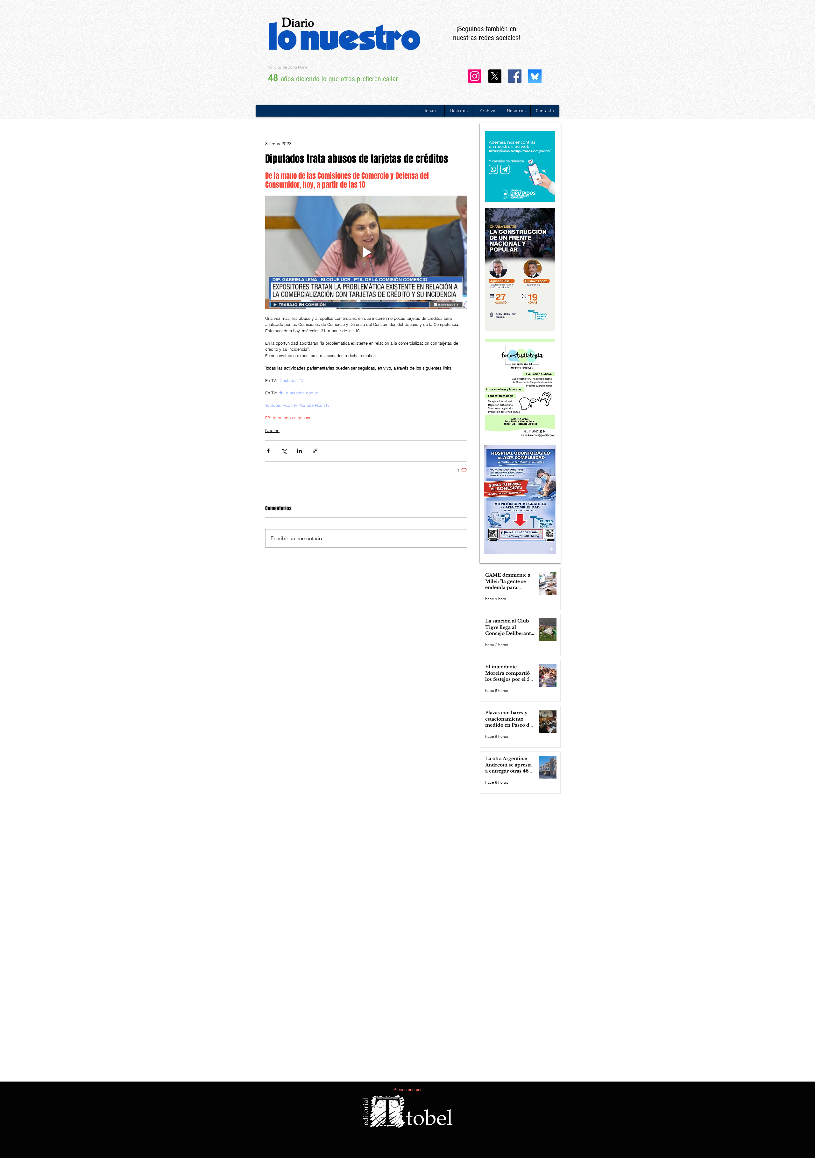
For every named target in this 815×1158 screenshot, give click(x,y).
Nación (272, 430)
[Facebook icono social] (514, 76)
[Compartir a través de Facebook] (268, 451)
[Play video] (366, 252)
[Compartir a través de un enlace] (315, 451)
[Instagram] (474, 76)
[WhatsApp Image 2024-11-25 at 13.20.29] (535, 76)
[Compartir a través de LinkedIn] (299, 451)
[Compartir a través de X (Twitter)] (284, 451)
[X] (494, 76)
